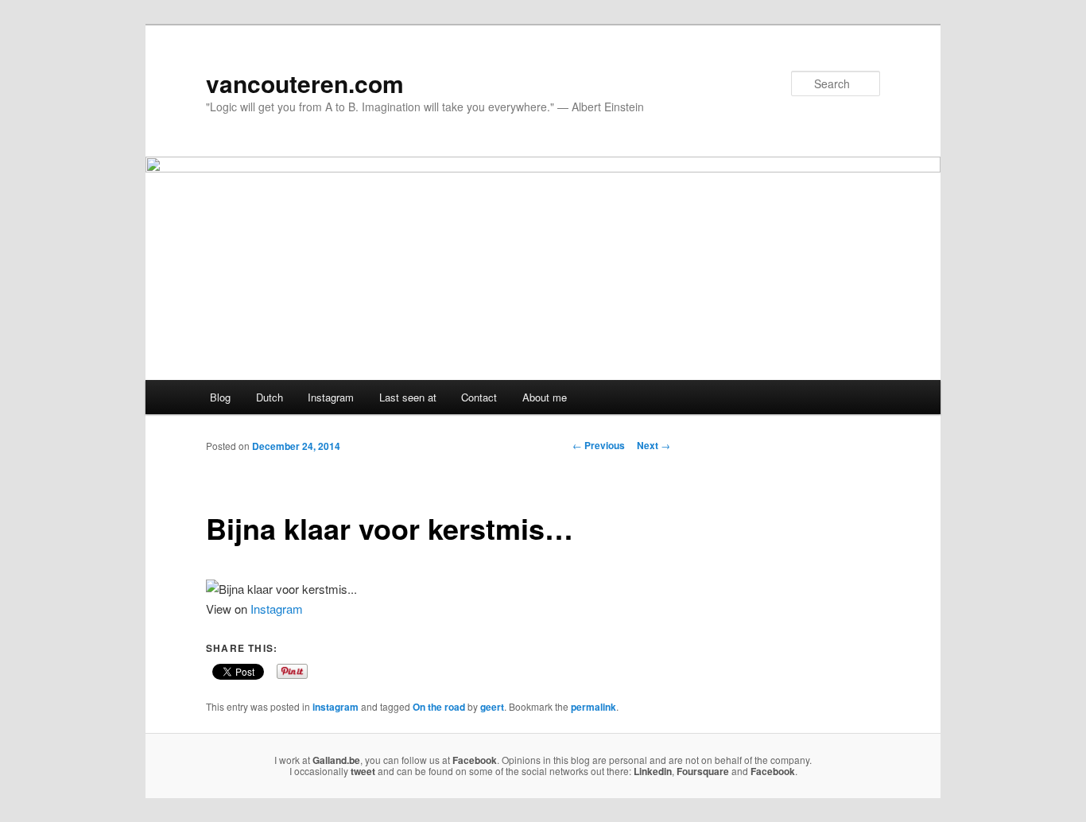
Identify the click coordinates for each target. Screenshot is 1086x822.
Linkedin (653, 771)
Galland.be (336, 760)
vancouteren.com (305, 83)
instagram (335, 707)
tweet (363, 771)
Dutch (269, 397)
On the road (439, 707)
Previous (598, 445)
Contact (479, 397)
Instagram (331, 397)
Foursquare (703, 771)
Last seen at (407, 397)
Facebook (474, 760)
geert (492, 707)
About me (544, 397)
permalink (593, 707)
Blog (220, 397)
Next (653, 445)
